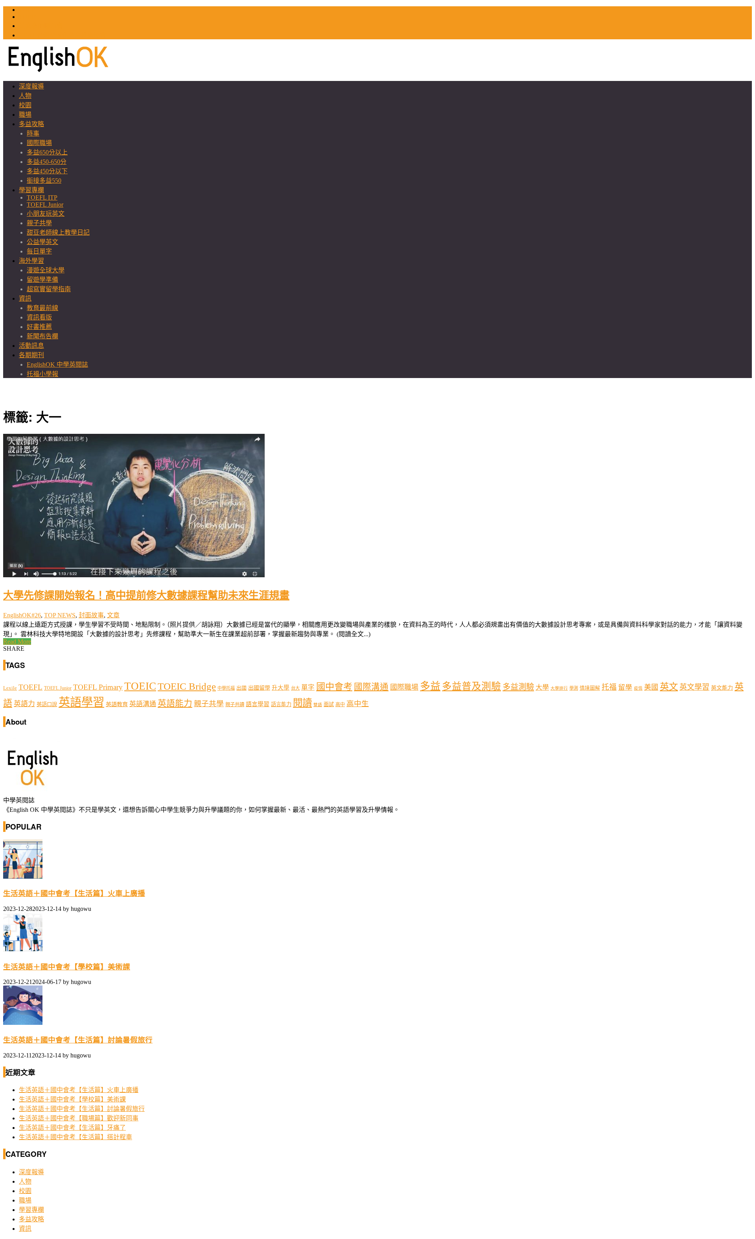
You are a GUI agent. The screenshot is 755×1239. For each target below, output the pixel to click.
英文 (669, 686)
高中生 (357, 703)
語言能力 (281, 704)
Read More (17, 641)
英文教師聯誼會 (41, 25)
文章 (113, 615)
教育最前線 (42, 308)
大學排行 (559, 688)
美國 (651, 687)
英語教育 (117, 704)
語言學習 (257, 704)
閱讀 (302, 703)
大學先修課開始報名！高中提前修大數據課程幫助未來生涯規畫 (146, 594)
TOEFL (29, 16)
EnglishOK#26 (22, 615)
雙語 (317, 705)
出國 (241, 688)
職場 (25, 114)
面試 (329, 704)
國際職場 (39, 143)
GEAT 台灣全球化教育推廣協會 (62, 35)
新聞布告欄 (42, 336)
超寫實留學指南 (49, 289)
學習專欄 (31, 190)
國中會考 (334, 686)
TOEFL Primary (98, 687)
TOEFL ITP (42, 197)
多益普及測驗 (471, 686)
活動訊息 (31, 345)
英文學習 (694, 687)
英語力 (24, 704)
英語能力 (175, 703)
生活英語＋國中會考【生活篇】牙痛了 (72, 1127)
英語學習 (81, 702)
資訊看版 (39, 317)
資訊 (25, 298)
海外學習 (31, 260)
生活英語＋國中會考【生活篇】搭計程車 (75, 1137)
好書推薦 (39, 326)
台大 (295, 688)
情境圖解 (590, 688)
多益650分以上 (47, 152)
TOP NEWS (60, 615)
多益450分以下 (47, 171)
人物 (25, 95)
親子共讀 (234, 704)
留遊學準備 (42, 279)
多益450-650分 (46, 161)
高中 (340, 704)
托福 (609, 687)
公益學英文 (42, 242)
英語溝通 (142, 704)
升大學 (280, 688)
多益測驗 (518, 687)
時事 (33, 133)
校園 (25, 105)
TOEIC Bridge (187, 686)
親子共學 (39, 223)
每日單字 (39, 251)
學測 (573, 688)
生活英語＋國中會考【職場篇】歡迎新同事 (78, 1118)
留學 (625, 687)
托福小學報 (42, 374)
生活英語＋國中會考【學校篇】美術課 (66, 967)
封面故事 (91, 615)
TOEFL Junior (45, 204)
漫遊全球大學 (45, 270)
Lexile (10, 688)
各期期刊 (31, 355)
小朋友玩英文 (45, 213)
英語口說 (47, 704)
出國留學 (259, 688)
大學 (542, 687)
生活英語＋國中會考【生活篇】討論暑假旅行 (78, 1040)
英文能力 (722, 688)
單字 (308, 687)
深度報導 (31, 86)
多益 (430, 686)
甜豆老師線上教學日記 (58, 232)
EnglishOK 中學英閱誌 (57, 364)
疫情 (638, 688)
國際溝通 (371, 687)
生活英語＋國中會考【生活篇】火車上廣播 (74, 893)
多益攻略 (31, 124)
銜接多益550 (44, 180)
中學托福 (226, 688)
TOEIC (28, 9)
